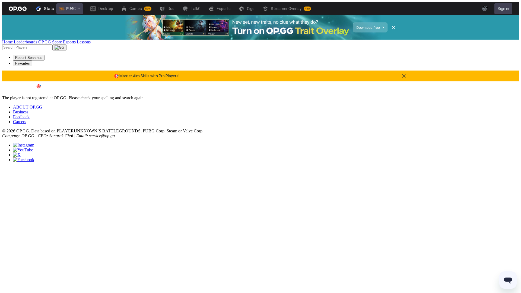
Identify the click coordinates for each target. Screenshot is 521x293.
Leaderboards (26, 42)
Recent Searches (28, 58)
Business (20, 112)
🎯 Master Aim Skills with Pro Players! (146, 76)
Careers (19, 121)
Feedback (21, 116)
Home (8, 42)
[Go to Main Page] (17, 8)
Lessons (84, 42)
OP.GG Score (50, 42)
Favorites (22, 63)
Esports (70, 42)
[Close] (393, 27)
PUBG (71, 9)
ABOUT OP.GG (27, 107)
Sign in (503, 9)
